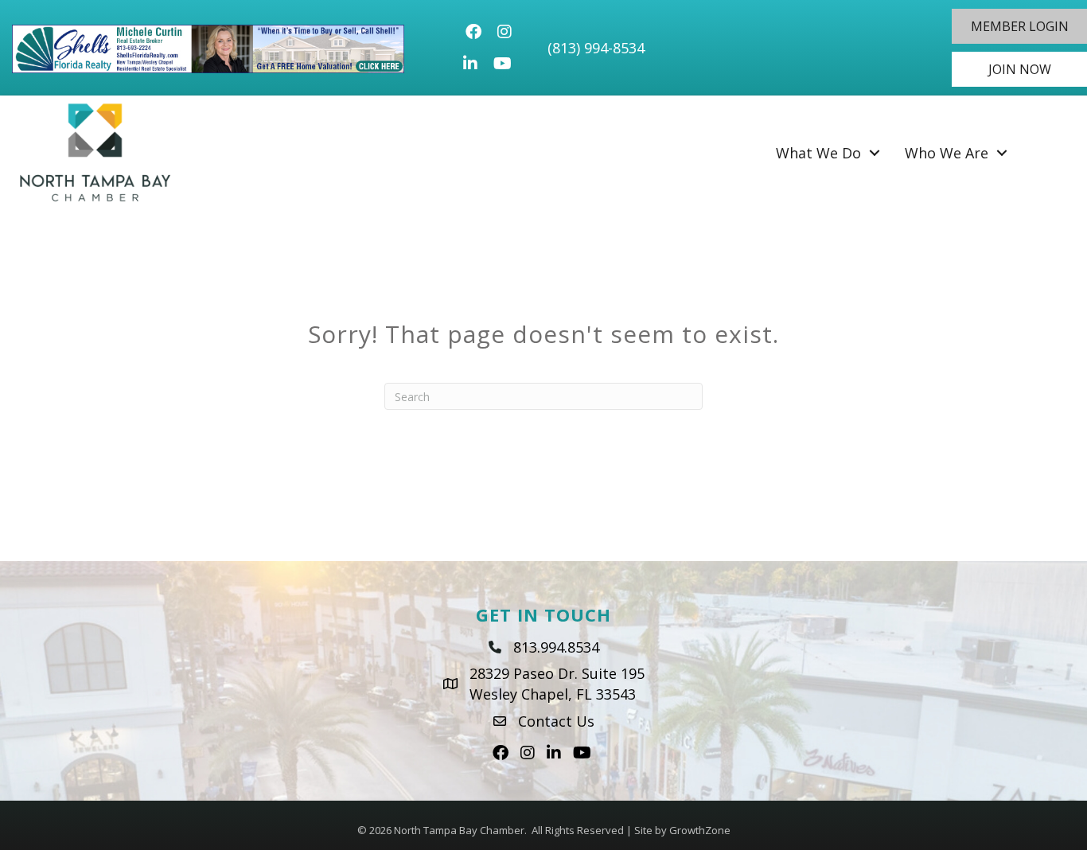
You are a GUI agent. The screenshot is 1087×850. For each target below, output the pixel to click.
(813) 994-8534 (596, 47)
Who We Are (946, 152)
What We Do (818, 152)
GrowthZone (700, 830)
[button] (1019, 26)
